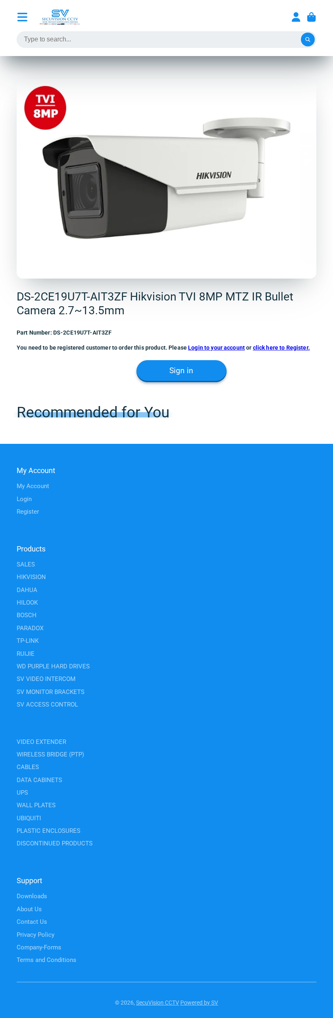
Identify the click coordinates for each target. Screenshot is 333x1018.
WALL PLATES (36, 805)
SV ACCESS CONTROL (47, 704)
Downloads (32, 896)
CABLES (28, 767)
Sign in (181, 370)
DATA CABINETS (39, 780)
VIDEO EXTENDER (41, 742)
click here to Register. (281, 347)
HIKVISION (31, 577)
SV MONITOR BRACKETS (50, 692)
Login (24, 499)
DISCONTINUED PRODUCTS (55, 843)
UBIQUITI (29, 818)
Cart (311, 17)
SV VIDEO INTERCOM (46, 679)
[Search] (308, 40)
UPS (22, 792)
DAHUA (27, 590)
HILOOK (27, 602)
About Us (29, 909)
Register (28, 511)
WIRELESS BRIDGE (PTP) (50, 754)
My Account (33, 486)
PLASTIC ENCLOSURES (48, 830)
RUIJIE (26, 653)
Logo (59, 17)
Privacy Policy (35, 934)
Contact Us (32, 921)
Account (296, 17)
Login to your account (216, 347)
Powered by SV (199, 1002)
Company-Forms (39, 947)
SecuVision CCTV (157, 1002)
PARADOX (30, 628)
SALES (26, 564)
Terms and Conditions (46, 960)
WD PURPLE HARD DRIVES (53, 666)
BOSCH (27, 615)
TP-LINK (28, 640)
